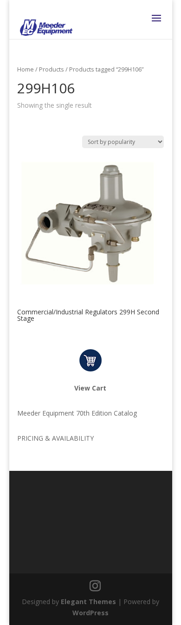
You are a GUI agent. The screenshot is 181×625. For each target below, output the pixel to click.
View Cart (90, 388)
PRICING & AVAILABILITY (55, 438)
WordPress (90, 612)
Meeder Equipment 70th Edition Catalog (77, 413)
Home (25, 69)
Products (51, 69)
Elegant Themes (88, 601)
